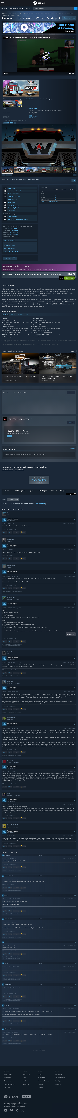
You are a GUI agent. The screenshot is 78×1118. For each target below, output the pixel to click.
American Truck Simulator (42, 14)
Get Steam (58, 1074)
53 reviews (17, 795)
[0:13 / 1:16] (39, 145)
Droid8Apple (11, 717)
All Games (4, 14)
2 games (9, 762)
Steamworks (7, 1081)
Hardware (25, 1081)
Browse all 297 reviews (39, 1050)
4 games (9, 827)
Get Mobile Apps (60, 1077)
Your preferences (19, 470)
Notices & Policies (43, 1081)
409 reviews (10, 653)
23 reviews (16, 762)
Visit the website (9, 240)
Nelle (8, 793)
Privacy (40, 1074)
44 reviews (17, 515)
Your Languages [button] (12, 499)
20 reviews (17, 599)
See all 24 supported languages (49, 202)
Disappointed (11, 565)
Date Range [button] (42, 491)
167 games (9, 683)
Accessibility (41, 1077)
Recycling (26, 1084)
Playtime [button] (52, 491)
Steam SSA (7, 1077)
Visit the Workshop (9, 248)
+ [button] (14, 122)
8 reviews (9, 567)
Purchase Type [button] (19, 491)
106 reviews (10, 719)
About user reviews (7, 470)
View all (72, 448)
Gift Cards (7, 1087)
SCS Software (33, 116)
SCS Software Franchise (27, 14)
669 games (9, 795)
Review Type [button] (6, 491)
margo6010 (10, 539)
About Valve (26, 1074)
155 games (9, 515)
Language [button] (31, 491)
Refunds (40, 1087)
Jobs (24, 1077)
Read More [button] (71, 634)
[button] (4, 8)
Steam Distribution (9, 1084)
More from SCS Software (20, 419)
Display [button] (62, 491)
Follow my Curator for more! (10, 904)
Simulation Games (14, 14)
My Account (58, 1084)
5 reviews (9, 541)
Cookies (40, 1084)
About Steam (8, 1074)
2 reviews (16, 827)
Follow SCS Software (17, 431)
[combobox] (53, 8)
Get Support (58, 1081)
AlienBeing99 (11, 597)
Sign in (3, 179)
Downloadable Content (56, 14)
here (35, 454)
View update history (9, 243)
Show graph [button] (70, 494)
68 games (9, 599)
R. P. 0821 (10, 760)
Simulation (6, 122)
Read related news (9, 245)
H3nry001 (10, 681)
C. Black (9, 652)
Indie (11, 122)
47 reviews (17, 683)
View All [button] (73, 351)
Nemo (8, 513)
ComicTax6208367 (12, 825)
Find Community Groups (11, 251)
